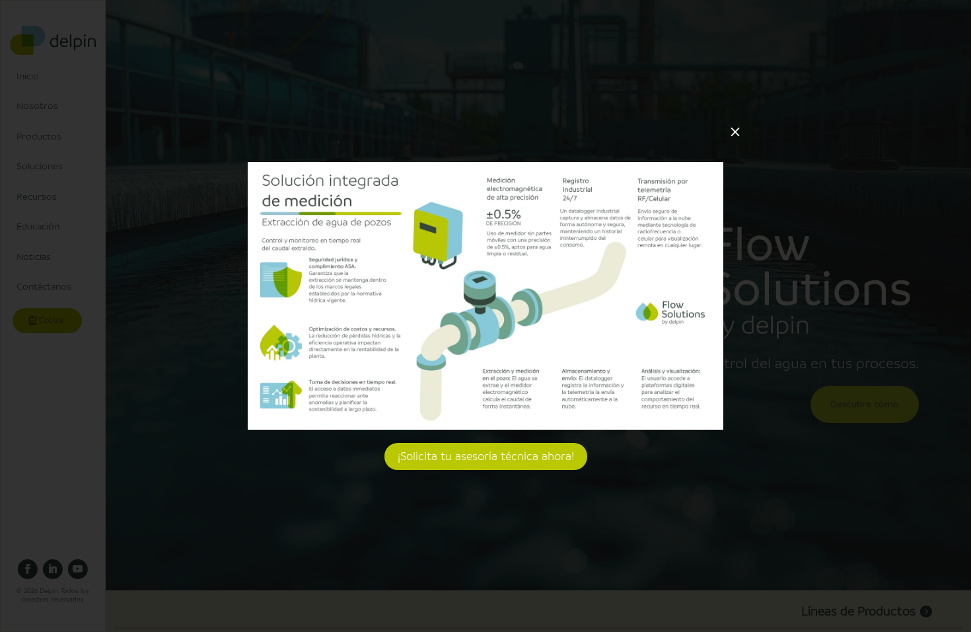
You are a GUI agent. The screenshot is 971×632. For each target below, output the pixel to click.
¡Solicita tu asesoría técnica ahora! (486, 456)
